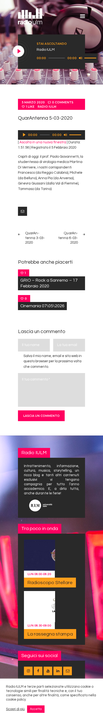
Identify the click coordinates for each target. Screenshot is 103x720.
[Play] (18, 51)
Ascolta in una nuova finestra (42, 142)
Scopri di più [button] (15, 709)
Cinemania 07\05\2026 (42, 306)
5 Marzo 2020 (33, 102)
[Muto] (80, 58)
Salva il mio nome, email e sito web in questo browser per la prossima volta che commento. (52, 361)
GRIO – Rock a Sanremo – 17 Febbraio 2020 (49, 283)
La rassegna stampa (50, 634)
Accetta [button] (36, 709)
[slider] (91, 57)
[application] (67, 58)
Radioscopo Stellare (50, 582)
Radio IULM (47, 106)
